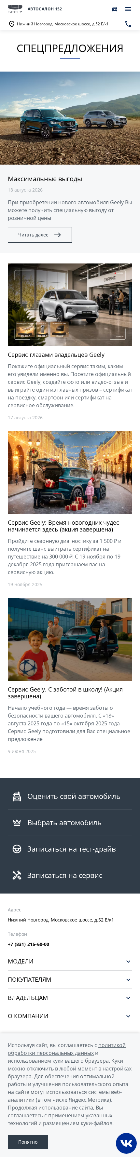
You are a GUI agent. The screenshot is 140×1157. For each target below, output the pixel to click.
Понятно (27, 1142)
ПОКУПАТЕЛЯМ (29, 979)
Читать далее (33, 235)
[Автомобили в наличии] (114, 9)
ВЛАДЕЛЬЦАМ (28, 998)
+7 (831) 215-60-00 (28, 944)
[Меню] (128, 9)
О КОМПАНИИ (28, 1016)
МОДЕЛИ (21, 961)
